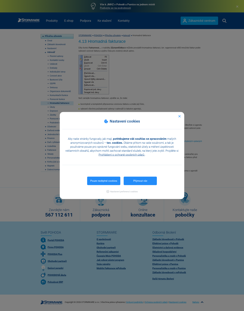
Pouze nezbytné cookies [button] (103, 180)
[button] (122, 191)
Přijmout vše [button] (140, 180)
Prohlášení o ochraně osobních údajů (122, 154)
